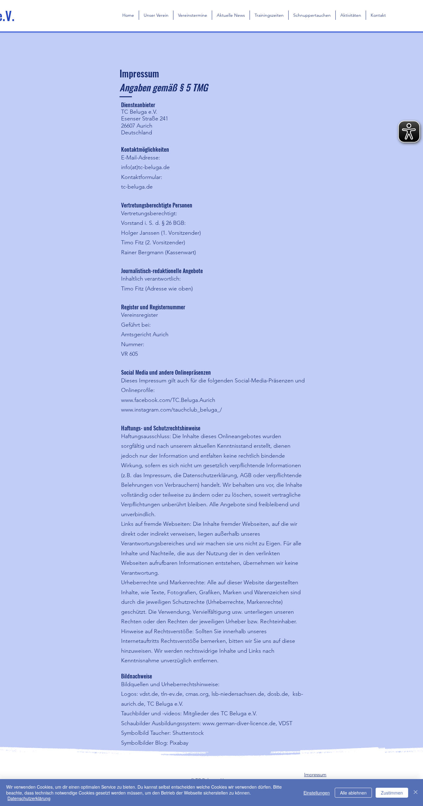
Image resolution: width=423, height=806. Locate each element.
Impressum (315, 775)
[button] (156, 15)
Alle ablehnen (353, 793)
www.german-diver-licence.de (239, 723)
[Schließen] (415, 792)
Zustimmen (392, 793)
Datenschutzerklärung (28, 798)
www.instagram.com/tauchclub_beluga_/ (171, 409)
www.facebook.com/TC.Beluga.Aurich (168, 400)
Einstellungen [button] (316, 793)
